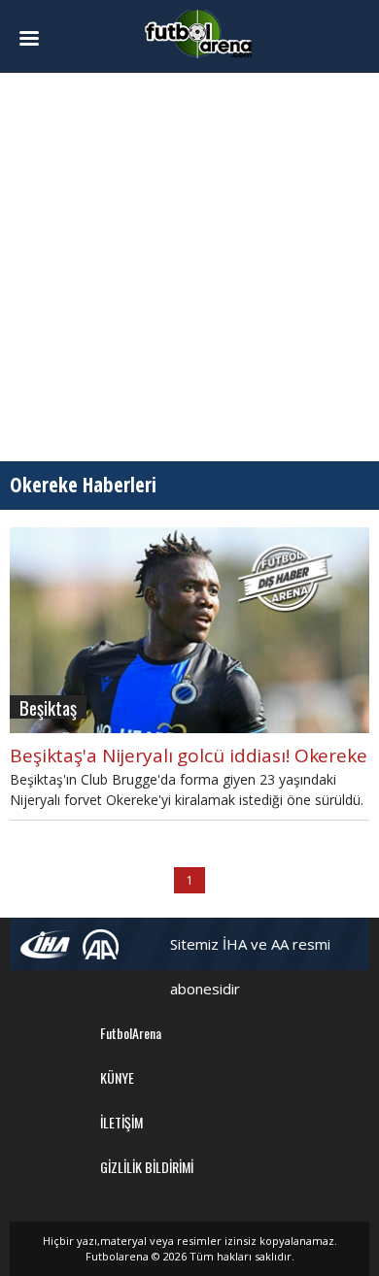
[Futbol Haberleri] (198, 32)
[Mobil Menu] (37, 38)
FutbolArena (130, 1033)
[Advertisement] (189, 267)
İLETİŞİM (121, 1122)
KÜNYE (117, 1077)
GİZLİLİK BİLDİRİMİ (146, 1167)
